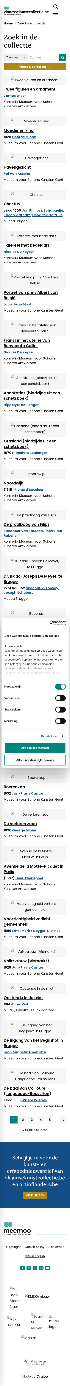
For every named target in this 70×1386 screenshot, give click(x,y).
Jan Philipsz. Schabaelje (42, 210)
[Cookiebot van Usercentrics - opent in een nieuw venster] (50, 623)
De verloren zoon (20, 823)
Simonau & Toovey (42, 588)
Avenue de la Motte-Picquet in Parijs (33, 869)
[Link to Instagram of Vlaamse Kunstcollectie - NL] (29, 1268)
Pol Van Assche (17, 173)
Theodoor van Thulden (23, 531)
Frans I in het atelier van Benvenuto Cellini (27, 343)
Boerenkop (14, 787)
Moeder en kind (19, 130)
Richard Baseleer (29, 489)
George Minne (24, 137)
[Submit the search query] (62, 57)
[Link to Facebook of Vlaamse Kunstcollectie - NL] (22, 1268)
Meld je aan (35, 1195)
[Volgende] (63, 1119)
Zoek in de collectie (31, 23)
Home (8, 23)
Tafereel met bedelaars (27, 245)
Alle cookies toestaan (35, 747)
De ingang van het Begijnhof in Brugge (33, 1043)
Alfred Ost (19, 1004)
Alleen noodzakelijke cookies (35, 760)
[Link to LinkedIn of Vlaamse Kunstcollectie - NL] (35, 1268)
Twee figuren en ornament (29, 89)
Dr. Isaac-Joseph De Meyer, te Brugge (33, 579)
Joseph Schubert (18, 592)
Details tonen (49, 736)
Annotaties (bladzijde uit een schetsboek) (32, 395)
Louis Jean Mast (18, 304)
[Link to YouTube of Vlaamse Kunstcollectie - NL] (47, 1268)
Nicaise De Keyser (19, 251)
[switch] (60, 698)
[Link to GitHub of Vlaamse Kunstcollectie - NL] (41, 1268)
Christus (12, 204)
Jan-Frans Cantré (27, 793)
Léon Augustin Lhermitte (25, 1052)
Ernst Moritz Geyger (29, 930)
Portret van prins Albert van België (31, 295)
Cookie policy (34, 1247)
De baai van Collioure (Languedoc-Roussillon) (27, 1091)
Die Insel (54, 930)
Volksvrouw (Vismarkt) (26, 961)
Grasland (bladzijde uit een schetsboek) (30, 443)
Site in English (35, 1256)
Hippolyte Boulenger (21, 404)
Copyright (13, 1247)
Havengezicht (17, 167)
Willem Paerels (34, 1100)
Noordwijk (13, 483)
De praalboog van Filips (26, 524)
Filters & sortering (32, 67)
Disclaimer (56, 1247)
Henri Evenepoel (29, 878)
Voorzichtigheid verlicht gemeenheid (27, 921)
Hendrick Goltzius (47, 215)
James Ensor (15, 95)
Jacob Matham (17, 215)
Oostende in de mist (23, 997)
